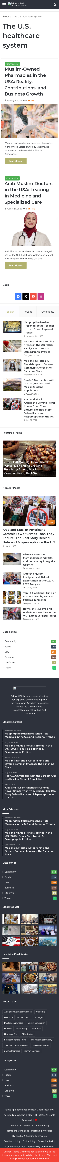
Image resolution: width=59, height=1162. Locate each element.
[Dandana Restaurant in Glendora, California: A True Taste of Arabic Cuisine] (29, 930)
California (40, 1011)
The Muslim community (41, 1039)
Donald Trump (23, 1017)
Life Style (10, 662)
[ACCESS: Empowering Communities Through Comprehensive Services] (48, 919)
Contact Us (15, 1125)
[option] (29, 459)
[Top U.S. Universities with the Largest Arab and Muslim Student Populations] (12, 384)
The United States (40, 1045)
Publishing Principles (41, 1130)
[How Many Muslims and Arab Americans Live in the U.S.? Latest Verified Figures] (12, 613)
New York (36, 1028)
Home (8, 16)
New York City (10, 1034)
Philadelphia (27, 1034)
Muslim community (36, 1023)
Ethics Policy (29, 1141)
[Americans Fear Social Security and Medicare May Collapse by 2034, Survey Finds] (11, 941)
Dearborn (8, 1017)
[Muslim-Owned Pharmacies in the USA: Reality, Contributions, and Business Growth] (29, 121)
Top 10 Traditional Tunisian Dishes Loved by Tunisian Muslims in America (39, 596)
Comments (47, 311)
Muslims (8, 1028)
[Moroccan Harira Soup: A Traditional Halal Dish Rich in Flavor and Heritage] (11, 977)
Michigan (39, 1017)
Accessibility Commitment (41, 1146)
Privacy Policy (42, 1125)
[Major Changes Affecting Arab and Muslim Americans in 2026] (48, 977)
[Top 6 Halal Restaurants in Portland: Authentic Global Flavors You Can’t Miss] (29, 941)
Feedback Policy (12, 1141)
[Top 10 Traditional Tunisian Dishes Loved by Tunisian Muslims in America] (12, 597)
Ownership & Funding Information (29, 1136)
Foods (8, 646)
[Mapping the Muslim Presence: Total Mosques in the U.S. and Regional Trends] (12, 327)
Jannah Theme (11, 1151)
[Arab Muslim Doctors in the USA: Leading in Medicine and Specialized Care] (29, 229)
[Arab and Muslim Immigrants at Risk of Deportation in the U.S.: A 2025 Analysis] (12, 578)
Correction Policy (46, 1141)
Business (9, 657)
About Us (28, 1125)
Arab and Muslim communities (18, 1011)
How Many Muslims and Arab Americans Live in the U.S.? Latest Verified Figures (39, 612)
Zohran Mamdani (32, 1051)
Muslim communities (13, 1023)
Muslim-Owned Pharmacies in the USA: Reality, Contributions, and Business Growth (25, 81)
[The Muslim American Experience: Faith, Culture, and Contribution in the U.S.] (48, 930)
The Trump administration (16, 1045)
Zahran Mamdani (12, 1051)
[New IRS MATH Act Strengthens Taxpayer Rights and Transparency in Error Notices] (29, 989)
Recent (28, 311)
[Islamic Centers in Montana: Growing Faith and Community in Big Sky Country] (12, 559)
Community (12, 64)
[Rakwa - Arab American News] (21, 4)
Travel (8, 667)
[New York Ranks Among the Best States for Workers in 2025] (29, 919)
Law (7, 651)
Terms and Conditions (18, 1130)
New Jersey (21, 1028)
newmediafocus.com (14, 1115)
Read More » (15, 161)
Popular (9, 311)
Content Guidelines (15, 1146)
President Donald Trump (15, 1039)
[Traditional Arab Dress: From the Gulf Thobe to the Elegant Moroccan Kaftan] (11, 919)
